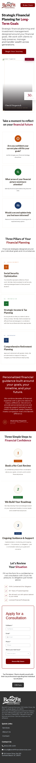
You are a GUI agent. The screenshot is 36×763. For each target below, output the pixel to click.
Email (8, 633)
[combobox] (18, 654)
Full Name (9, 625)
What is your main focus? (13, 649)
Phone (8, 641)
